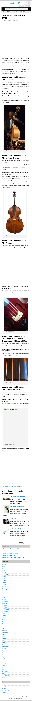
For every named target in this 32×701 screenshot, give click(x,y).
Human (3, 624)
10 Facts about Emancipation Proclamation (13, 557)
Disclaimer (4, 688)
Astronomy (4, 570)
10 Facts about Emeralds (8, 555)
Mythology (4, 642)
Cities (3, 591)
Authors (4, 572)
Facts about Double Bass (16, 486)
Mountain (4, 638)
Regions (4, 657)
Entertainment (5, 609)
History (3, 622)
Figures (4, 617)
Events (3, 613)
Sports (3, 667)
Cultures (4, 599)
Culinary (4, 597)
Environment (5, 611)
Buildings (4, 580)
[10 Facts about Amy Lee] (6, 523)
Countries (4, 595)
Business (4, 582)
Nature (3, 644)
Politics (4, 652)
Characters (4, 586)
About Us (4, 684)
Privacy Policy (5, 690)
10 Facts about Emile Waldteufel (10, 549)
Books (3, 578)
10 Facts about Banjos (16, 529)
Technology (5, 671)
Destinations (5, 601)
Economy (4, 605)
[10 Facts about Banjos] (6, 533)
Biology (4, 576)
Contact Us (5, 686)
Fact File (17, 3)
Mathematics (5, 632)
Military (4, 636)
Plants (3, 650)
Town (3, 673)
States (3, 669)
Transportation (5, 675)
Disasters (4, 603)
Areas (3, 566)
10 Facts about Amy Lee (16, 519)
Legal (3, 628)
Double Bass (7, 486)
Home (3, 11)
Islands (4, 626)
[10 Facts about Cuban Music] (6, 499)
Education (4, 607)
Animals (4, 564)
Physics (4, 648)
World (3, 677)
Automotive (5, 574)
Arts (3, 568)
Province (4, 655)
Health (3, 619)
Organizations (5, 646)
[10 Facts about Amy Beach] (6, 512)
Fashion (4, 615)
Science (4, 663)
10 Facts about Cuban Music (17, 496)
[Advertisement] (16, 39)
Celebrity (4, 584)
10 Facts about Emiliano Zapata (10, 553)
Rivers (3, 661)
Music (8, 11)
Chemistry (4, 589)
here (8, 187)
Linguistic (4, 630)
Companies (5, 593)
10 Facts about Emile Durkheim (10, 551)
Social (3, 665)
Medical (4, 634)
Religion (4, 659)
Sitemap (4, 692)
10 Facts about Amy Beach (17, 506)
